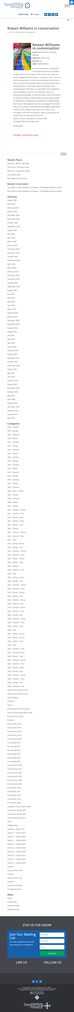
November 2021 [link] (13, 358)
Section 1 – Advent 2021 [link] (16, 833)
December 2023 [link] (13, 275)
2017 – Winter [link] (12, 453)
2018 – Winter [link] (12, 468)
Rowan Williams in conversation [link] (33, 28)
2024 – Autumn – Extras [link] (16, 607)
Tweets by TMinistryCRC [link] (48, 969)
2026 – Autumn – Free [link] (15, 679)
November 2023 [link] (13, 279)
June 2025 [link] (11, 234)
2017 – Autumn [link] (13, 442)
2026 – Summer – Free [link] (15, 686)
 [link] (56, 14)
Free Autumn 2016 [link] (14, 724)
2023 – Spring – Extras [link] (15, 577)
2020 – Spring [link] (12, 495)
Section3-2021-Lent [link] (14, 885)
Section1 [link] (10, 866)
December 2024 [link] (13, 249)
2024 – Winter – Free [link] (15, 626)
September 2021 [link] (13, 365)
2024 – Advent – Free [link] (15, 604)
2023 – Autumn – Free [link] (15, 570)
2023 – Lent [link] (11, 574)
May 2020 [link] (11, 395)
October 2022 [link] (12, 328)
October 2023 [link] (12, 283)
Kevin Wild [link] (11, 191)
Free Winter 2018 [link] (13, 795)
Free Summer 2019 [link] (14, 776)
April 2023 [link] (11, 305)
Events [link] (9, 705)
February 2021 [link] (12, 380)
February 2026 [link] (12, 208)
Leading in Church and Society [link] (19, 806)
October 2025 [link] (12, 223)
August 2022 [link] (12, 332)
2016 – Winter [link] (12, 438)
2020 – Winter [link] (12, 502)
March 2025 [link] (11, 241)
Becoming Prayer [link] (14, 175)
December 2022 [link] (13, 320)
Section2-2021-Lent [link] (14, 878)
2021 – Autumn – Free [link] (15, 513)
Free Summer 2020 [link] (14, 780)
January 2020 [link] (12, 403)
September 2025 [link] (13, 226)
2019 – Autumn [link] (13, 472)
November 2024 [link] (13, 253)
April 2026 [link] (11, 204)
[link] (71, 2)
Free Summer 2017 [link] (14, 769)
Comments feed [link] (13, 906)
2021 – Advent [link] (12, 506)
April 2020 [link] (11, 399)
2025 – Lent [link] (11, 645)
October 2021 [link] (12, 362)
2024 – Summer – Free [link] (15, 622)
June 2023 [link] (11, 298)
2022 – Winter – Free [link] (15, 562)
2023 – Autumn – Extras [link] (16, 600)
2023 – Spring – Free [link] (15, 581)
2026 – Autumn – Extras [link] (16, 675)
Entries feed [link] (12, 902)
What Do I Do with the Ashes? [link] (18, 171)
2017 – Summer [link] (13, 450)
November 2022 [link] (13, 324)
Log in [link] (9, 898)
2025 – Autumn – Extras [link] (16, 660)
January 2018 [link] (12, 414)
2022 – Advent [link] (12, 528)
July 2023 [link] (10, 294)
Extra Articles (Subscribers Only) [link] (19, 713)
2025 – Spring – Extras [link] (15, 667)
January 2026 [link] (12, 211)
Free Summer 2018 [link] (14, 773)
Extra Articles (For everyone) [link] (18, 709)
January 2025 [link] (12, 245)
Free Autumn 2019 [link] (14, 735)
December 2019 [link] (13, 407)
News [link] (9, 821)
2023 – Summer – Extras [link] (16, 585)
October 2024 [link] (12, 256)
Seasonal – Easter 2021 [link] (16, 829)
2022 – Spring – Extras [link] (15, 543)
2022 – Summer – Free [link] (15, 555)
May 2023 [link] (11, 302)
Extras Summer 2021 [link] (15, 716)
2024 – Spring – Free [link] (15, 615)
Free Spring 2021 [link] (30, 32)
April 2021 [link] (11, 377)
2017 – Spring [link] (12, 446)
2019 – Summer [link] (13, 480)
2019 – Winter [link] (12, 483)
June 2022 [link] (11, 339)
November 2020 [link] (13, 388)
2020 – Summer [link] (13, 498)
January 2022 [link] (12, 354)
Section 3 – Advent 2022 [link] (16, 859)
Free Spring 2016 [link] (13, 743)
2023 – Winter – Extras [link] (16, 592)
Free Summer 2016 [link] (14, 765)
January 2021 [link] (12, 384)
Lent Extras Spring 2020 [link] (16, 814)
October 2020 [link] (12, 392)
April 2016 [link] (11, 418)
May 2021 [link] (11, 373)
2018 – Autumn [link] (13, 457)
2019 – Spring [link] (12, 476)
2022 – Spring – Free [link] (15, 547)
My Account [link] (23, 14)
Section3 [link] (10, 882)
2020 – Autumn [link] (13, 487)
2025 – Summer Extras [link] (16, 652)
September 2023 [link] (13, 287)
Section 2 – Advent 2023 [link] (16, 852)
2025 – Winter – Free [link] (15, 656)
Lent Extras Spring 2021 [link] (16, 818)
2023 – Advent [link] (12, 566)
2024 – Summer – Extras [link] (16, 619)
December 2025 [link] (13, 215)
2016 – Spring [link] (12, 431)
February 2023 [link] (12, 313)
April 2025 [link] (11, 238)
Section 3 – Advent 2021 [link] (16, 855)
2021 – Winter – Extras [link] (16, 521)
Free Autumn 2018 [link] (14, 731)
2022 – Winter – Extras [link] (16, 558)
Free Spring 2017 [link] (13, 746)
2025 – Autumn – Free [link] (15, 664)
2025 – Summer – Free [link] (15, 649)
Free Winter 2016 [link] (13, 788)
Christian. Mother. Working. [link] (18, 163)
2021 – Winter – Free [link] (15, 525)
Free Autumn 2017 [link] (14, 727)
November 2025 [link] (13, 219)
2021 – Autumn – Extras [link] (16, 510)
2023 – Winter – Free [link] (15, 596)
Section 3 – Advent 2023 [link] (16, 863)
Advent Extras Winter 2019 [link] (17, 694)
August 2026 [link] (12, 200)
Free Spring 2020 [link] (13, 758)
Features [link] (10, 720)
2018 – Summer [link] (13, 465)
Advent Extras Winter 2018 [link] (17, 690)
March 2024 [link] (11, 268)
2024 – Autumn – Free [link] (15, 611)
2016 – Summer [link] (13, 435)
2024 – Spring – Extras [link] (15, 634)
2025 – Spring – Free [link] (15, 671)
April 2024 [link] (11, 264)
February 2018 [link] (12, 411)
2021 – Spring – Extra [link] (15, 517)
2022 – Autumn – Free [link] (15, 536)
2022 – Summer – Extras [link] (16, 551)
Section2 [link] (10, 874)
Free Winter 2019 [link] (13, 799)
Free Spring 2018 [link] (13, 750)
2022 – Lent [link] (11, 540)
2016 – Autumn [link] (13, 427)
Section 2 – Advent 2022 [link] (16, 848)
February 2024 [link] (12, 272)
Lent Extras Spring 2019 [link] (16, 810)
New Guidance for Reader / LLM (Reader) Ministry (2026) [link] (40, 187)
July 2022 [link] (10, 335)
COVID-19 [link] (11, 701)
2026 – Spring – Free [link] (15, 682)
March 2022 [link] (11, 347)
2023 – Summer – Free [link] (15, 589)
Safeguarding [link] (12, 825)
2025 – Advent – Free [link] (15, 641)
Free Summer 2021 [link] (14, 784)
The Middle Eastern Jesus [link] (17, 178)
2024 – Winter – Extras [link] (16, 637)
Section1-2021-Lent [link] (14, 870)
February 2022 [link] (12, 350)
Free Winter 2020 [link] (13, 803)
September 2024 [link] (13, 260)
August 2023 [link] (12, 290)
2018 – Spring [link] (12, 461)
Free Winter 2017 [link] (13, 791)
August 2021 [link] (12, 369)
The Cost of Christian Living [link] (18, 167)
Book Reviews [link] (20, 32)
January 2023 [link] (12, 317)
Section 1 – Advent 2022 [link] (16, 836)
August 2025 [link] (12, 230)
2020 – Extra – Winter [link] (15, 491)
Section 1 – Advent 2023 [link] (16, 840)
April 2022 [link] (11, 343)
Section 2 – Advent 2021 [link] (16, 844)
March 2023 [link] (11, 309)
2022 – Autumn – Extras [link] (16, 532)
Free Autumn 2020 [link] (14, 739)
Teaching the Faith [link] (14, 889)
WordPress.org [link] (13, 909)
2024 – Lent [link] (11, 630)
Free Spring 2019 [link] (13, 754)
